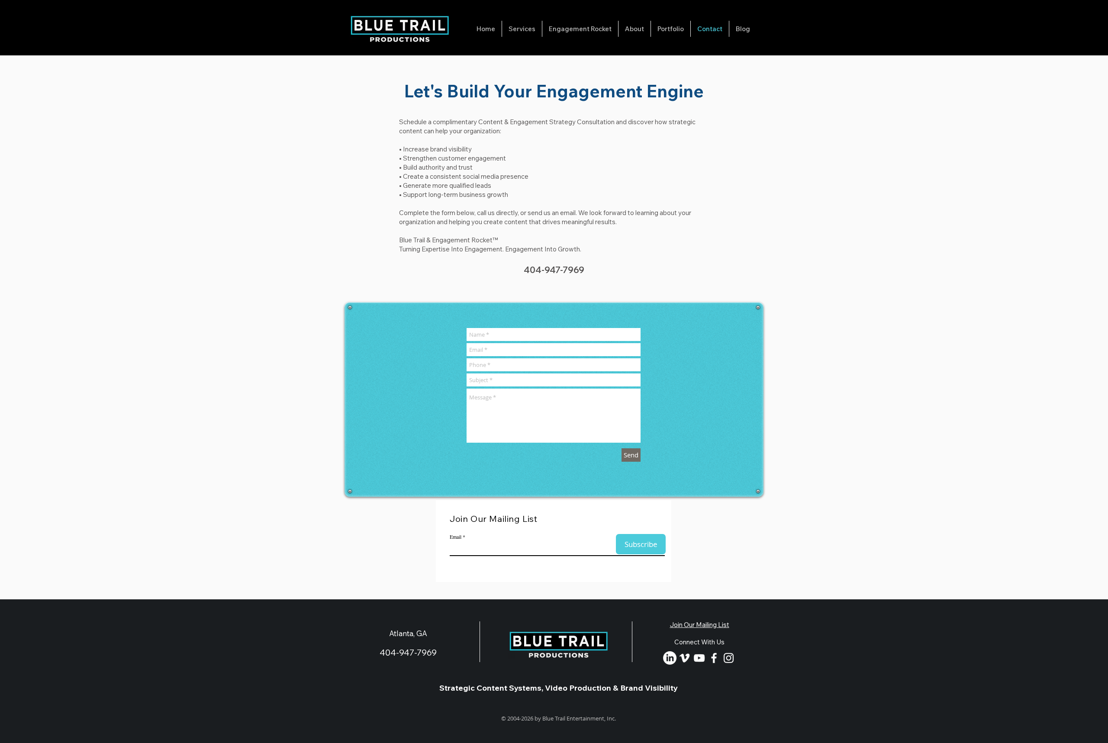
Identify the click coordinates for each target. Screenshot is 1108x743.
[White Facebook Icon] (714, 658)
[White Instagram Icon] (728, 658)
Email (455, 536)
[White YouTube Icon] (699, 658)
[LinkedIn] (669, 658)
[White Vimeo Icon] (684, 658)
